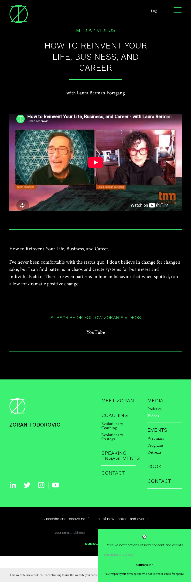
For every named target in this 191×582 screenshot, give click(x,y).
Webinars (155, 438)
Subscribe (144, 565)
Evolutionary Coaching (112, 425)
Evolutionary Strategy (112, 436)
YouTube (95, 332)
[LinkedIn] (12, 485)
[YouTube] (55, 485)
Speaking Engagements (118, 456)
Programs (155, 445)
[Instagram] (41, 485)
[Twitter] (27, 485)
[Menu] (178, 10)
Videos (106, 30)
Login (155, 11)
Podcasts (154, 408)
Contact (113, 472)
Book (154, 466)
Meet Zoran (117, 400)
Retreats (154, 452)
